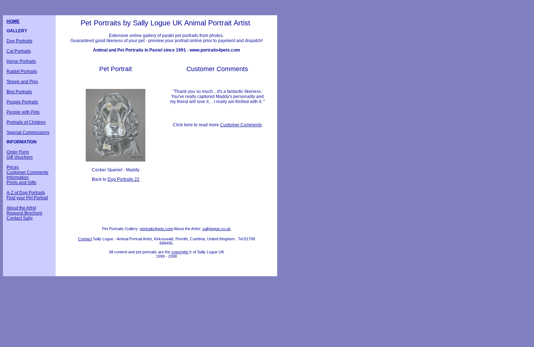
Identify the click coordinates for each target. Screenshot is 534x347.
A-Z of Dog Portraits (26, 192)
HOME (13, 21)
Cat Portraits (19, 51)
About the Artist (21, 208)
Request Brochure (25, 213)
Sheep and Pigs (22, 81)
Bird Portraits (19, 91)
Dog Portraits (19, 41)
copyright (180, 252)
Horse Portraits (21, 61)
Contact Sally (20, 218)
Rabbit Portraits (22, 71)
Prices (13, 167)
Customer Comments (27, 172)
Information (18, 177)
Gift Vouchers (20, 157)
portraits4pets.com (156, 228)
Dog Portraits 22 (123, 179)
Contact (85, 239)
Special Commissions (28, 132)
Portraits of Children (26, 122)
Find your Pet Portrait (27, 197)
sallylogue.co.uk (216, 228)
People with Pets (23, 112)
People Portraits (22, 102)
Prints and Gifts (21, 182)
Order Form (18, 152)
